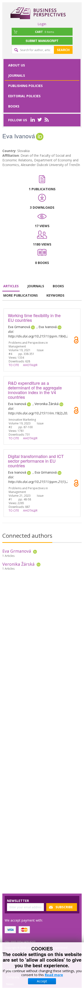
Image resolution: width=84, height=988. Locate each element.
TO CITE (14, 365)
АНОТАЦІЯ (30, 365)
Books (13, 106)
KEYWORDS (55, 295)
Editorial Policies (24, 96)
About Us (16, 65)
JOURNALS (35, 286)
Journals (16, 75)
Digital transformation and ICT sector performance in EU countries (36, 460)
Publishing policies (25, 85)
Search (63, 50)
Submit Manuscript (42, 40)
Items (44, 32)
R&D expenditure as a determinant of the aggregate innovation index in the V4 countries (35, 390)
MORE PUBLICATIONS (20, 295)
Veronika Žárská (18, 564)
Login (42, 24)
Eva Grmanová (16, 551)
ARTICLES (11, 286)
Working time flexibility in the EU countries (34, 317)
